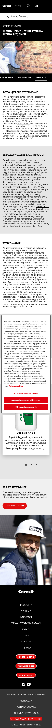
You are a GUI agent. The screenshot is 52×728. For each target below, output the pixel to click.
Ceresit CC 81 (39, 218)
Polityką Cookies (16, 386)
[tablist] (26, 464)
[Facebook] (23, 684)
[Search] (29, 5)
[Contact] (36, 5)
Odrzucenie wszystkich (26, 407)
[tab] (26, 465)
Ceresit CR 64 (34, 126)
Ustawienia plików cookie (26, 393)
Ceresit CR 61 (21, 121)
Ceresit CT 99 (34, 187)
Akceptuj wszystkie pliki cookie (26, 400)
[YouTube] (28, 684)
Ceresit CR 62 (23, 123)
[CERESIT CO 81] (26, 426)
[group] (26, 433)
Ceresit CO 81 (42, 206)
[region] (26, 364)
